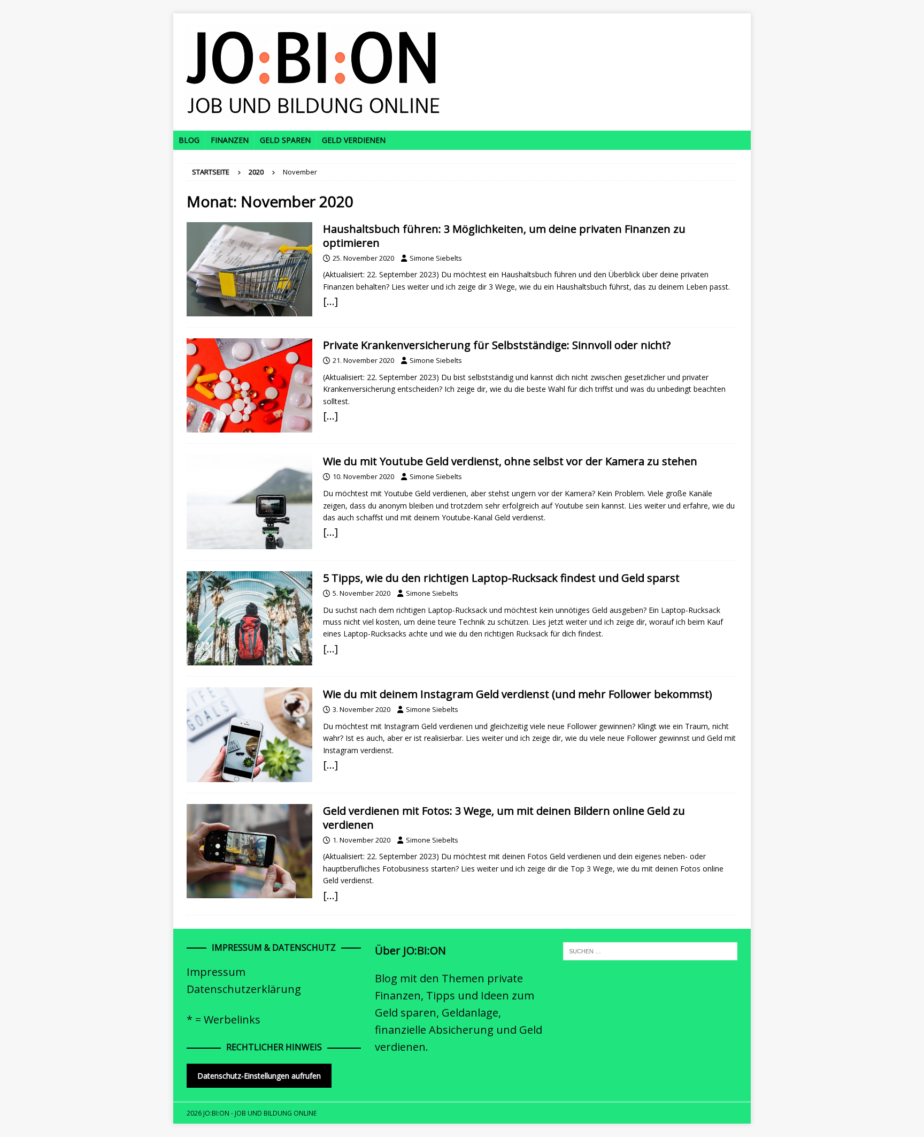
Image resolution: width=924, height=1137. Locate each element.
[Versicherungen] (249, 385)
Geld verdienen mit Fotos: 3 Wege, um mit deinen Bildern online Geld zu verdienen (504, 818)
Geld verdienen (354, 140)
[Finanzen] (249, 269)
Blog (189, 140)
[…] (330, 301)
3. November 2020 (361, 709)
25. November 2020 (363, 258)
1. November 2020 (361, 840)
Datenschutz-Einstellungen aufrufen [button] (259, 1076)
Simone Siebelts (436, 258)
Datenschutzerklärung (244, 989)
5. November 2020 (361, 593)
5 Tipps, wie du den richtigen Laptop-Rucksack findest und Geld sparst (501, 578)
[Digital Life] (249, 618)
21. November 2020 (363, 360)
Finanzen (230, 140)
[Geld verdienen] (249, 501)
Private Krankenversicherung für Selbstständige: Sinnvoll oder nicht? (497, 345)
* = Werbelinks (223, 1019)
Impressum (216, 972)
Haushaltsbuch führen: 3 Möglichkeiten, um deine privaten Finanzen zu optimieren (504, 236)
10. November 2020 (363, 476)
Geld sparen (285, 140)
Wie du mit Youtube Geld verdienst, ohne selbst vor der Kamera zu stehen (510, 461)
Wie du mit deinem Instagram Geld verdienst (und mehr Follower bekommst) (517, 694)
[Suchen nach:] (650, 950)
